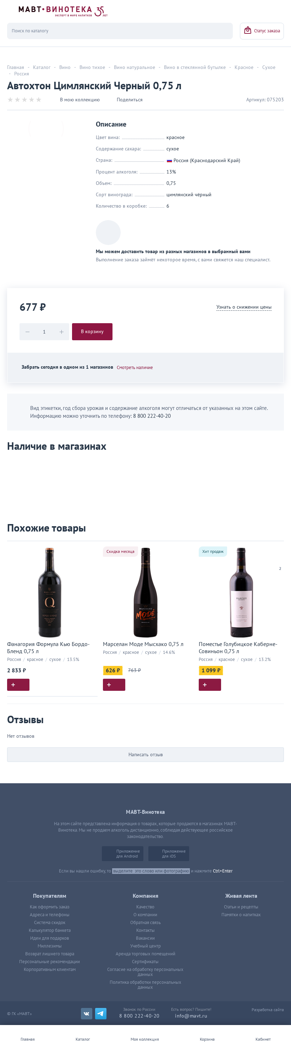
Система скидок (49, 922)
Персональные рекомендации (49, 962)
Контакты (145, 930)
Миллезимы (50, 946)
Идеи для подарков (49, 938)
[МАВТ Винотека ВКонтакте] (86, 1013)
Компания (145, 896)
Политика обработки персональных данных (145, 985)
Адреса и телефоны (50, 915)
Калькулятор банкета (50, 930)
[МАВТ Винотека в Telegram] (100, 1013)
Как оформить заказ (50, 907)
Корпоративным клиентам (50, 969)
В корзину (92, 332)
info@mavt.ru (191, 1016)
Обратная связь (145, 922)
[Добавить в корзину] (18, 685)
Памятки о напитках (241, 915)
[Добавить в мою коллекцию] (88, 549)
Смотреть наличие (135, 367)
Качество (145, 907)
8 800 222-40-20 (152, 416)
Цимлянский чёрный (189, 195)
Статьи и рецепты (241, 907)
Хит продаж (213, 551)
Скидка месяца (120, 551)
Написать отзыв (145, 755)
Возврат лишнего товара (49, 954)
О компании (145, 915)
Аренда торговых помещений (145, 954)
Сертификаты (145, 962)
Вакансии (145, 938)
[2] (280, 559)
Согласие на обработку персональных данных (145, 972)
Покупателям (49, 896)
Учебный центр (145, 946)
